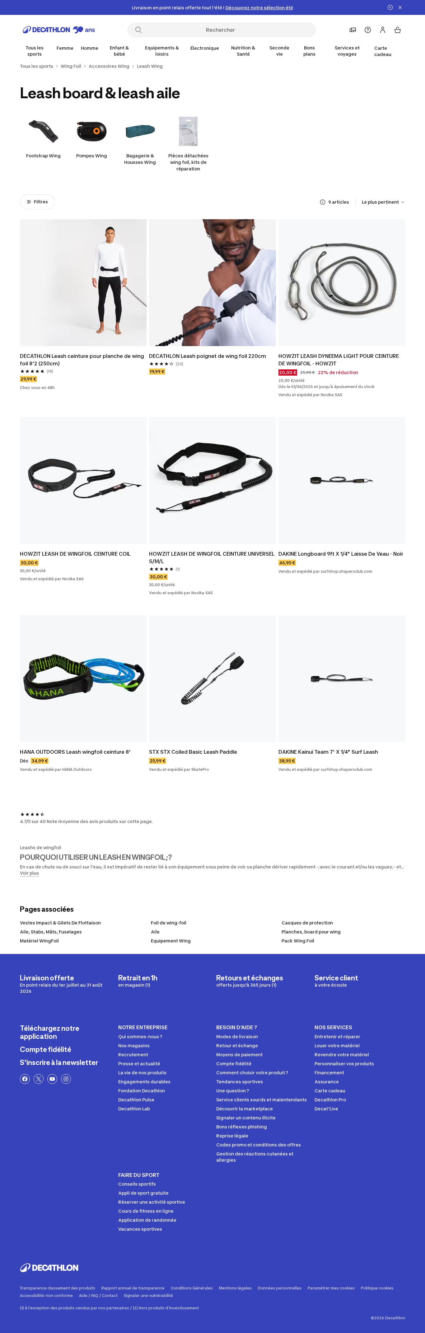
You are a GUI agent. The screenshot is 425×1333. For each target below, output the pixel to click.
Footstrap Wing (43, 155)
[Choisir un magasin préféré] (352, 29)
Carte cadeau (382, 51)
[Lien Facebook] (25, 1079)
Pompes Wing (91, 155)
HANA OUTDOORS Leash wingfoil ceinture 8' (75, 752)
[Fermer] (400, 7)
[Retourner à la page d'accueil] (59, 30)
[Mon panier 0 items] (397, 29)
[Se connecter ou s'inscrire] (382, 29)
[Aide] (367, 29)
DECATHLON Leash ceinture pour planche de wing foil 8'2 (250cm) (82, 360)
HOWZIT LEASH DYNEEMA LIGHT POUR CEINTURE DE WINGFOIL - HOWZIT (339, 360)
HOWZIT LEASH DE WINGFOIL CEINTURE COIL (75, 554)
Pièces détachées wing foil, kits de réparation (188, 162)
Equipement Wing (171, 940)
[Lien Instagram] (66, 1079)
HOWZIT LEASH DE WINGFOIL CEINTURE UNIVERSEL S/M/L (212, 557)
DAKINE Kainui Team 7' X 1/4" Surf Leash (328, 752)
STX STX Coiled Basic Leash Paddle (193, 752)
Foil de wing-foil (168, 922)
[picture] (83, 282)
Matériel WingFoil (39, 940)
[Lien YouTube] (52, 1079)
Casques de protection (307, 922)
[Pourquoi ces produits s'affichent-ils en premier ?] (323, 202)
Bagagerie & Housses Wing (140, 159)
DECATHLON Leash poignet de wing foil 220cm (207, 356)
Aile (155, 931)
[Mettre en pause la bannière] (390, 7)
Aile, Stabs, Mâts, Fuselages (51, 931)
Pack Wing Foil (298, 940)
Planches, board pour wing (311, 931)
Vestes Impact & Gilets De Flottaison (60, 922)
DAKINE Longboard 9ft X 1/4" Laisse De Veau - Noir (340, 554)
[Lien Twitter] (39, 1079)
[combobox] (383, 202)
